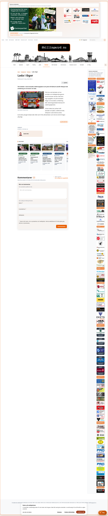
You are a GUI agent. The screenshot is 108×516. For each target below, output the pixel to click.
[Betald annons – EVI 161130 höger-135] (101, 310)
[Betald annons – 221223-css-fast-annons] (101, 162)
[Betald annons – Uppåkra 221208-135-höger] (101, 317)
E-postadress (22, 209)
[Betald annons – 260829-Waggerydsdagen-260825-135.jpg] (92, 107)
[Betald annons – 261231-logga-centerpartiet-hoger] (100, 332)
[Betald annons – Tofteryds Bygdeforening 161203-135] (101, 460)
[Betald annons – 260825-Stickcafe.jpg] (92, 117)
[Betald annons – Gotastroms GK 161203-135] (101, 381)
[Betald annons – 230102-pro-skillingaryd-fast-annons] (101, 451)
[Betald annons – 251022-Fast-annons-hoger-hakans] (101, 111)
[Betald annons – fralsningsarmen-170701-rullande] (101, 238)
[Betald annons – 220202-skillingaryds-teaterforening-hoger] (101, 483)
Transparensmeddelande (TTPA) (16, 35)
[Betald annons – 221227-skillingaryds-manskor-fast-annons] (101, 435)
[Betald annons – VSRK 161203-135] (101, 403)
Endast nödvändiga (69, 512)
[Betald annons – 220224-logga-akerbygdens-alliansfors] (101, 250)
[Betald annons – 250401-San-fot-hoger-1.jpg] (101, 148)
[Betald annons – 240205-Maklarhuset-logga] (101, 214)
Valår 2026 (17, 40)
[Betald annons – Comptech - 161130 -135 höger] (101, 305)
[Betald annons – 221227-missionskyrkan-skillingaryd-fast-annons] (101, 265)
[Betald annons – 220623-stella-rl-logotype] (101, 217)
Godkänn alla (80, 512)
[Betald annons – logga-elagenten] (95, 21)
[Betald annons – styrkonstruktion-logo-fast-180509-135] (101, 291)
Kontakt (36, 40)
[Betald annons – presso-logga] (101, 300)
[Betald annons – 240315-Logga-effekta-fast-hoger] (101, 159)
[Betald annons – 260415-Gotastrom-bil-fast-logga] (86, 10)
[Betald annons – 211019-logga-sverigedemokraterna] (100, 341)
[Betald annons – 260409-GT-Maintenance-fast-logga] (101, 134)
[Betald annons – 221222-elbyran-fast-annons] (86, 16)
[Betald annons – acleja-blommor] (101, 173)
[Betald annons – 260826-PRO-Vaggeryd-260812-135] (92, 96)
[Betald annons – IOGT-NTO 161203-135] (101, 473)
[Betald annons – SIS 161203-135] (101, 419)
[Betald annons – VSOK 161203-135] (101, 399)
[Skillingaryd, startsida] (54, 47)
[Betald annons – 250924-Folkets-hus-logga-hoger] (101, 203)
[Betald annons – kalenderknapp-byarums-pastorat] (67, 21)
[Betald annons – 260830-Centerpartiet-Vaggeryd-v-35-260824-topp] (35, 19)
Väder (3, 40)
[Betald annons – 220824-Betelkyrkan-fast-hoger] (101, 234)
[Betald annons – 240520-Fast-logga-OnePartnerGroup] (95, 10)
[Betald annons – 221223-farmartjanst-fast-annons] (101, 152)
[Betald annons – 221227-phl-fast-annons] (76, 21)
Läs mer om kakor (27, 512)
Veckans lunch (24, 40)
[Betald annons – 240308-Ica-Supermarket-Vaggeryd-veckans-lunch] (101, 87)
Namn (21, 203)
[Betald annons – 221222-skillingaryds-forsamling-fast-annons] (95, 15)
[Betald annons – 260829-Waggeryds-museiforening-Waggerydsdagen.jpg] (92, 86)
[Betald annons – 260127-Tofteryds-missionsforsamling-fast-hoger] (101, 230)
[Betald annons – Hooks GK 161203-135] (101, 390)
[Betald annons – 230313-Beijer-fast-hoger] (101, 177)
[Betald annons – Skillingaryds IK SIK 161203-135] (101, 408)
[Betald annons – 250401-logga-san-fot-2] (101, 141)
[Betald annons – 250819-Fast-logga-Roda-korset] (101, 181)
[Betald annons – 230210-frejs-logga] (101, 197)
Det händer (11, 40)
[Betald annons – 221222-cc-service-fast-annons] (101, 271)
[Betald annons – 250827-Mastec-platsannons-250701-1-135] (92, 129)
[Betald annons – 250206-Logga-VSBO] (101, 211)
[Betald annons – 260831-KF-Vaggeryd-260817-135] (92, 140)
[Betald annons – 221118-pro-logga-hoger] (101, 465)
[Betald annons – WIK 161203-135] (101, 415)
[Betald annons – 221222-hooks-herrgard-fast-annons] (101, 99)
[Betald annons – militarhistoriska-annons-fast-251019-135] (101, 469)
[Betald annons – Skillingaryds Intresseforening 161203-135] (101, 431)
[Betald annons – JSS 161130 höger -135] (101, 322)
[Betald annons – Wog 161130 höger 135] (101, 314)
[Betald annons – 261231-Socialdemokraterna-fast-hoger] (100, 370)
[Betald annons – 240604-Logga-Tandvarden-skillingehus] (101, 119)
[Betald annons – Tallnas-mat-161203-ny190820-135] (101, 92)
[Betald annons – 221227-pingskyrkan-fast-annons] (101, 262)
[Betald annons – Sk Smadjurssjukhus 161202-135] (101, 108)
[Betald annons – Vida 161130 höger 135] (101, 286)
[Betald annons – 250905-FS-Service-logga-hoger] (67, 16)
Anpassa (59, 512)
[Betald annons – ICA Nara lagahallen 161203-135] (101, 82)
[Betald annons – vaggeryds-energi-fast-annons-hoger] (101, 491)
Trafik (6, 40)
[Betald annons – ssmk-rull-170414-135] (101, 386)
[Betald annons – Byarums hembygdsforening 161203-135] (101, 427)
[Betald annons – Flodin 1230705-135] (101, 224)
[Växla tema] (105, 65)
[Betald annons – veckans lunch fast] (101, 96)
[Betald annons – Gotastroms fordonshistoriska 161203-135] (101, 442)
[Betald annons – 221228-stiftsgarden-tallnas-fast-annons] (67, 10)
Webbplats (21, 215)
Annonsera (30, 40)
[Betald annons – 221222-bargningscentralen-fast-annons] (101, 276)
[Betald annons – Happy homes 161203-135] (101, 185)
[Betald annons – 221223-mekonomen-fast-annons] (101, 280)
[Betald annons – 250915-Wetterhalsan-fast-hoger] (86, 21)
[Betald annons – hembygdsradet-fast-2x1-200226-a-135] (101, 446)
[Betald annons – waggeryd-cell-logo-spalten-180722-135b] (101, 295)
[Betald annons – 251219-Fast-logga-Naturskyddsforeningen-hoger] (101, 438)
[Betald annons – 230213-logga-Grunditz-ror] (101, 116)
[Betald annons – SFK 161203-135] (101, 412)
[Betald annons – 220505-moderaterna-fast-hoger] (100, 350)
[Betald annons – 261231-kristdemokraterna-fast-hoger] (100, 360)
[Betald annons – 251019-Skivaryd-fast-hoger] (101, 478)
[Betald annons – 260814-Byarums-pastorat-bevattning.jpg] (92, 152)
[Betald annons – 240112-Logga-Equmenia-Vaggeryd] (101, 247)
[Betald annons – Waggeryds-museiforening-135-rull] (101, 456)
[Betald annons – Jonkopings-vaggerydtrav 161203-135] (101, 394)
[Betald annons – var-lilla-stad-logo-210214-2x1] (76, 16)
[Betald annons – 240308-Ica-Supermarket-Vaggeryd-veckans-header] (76, 10)
